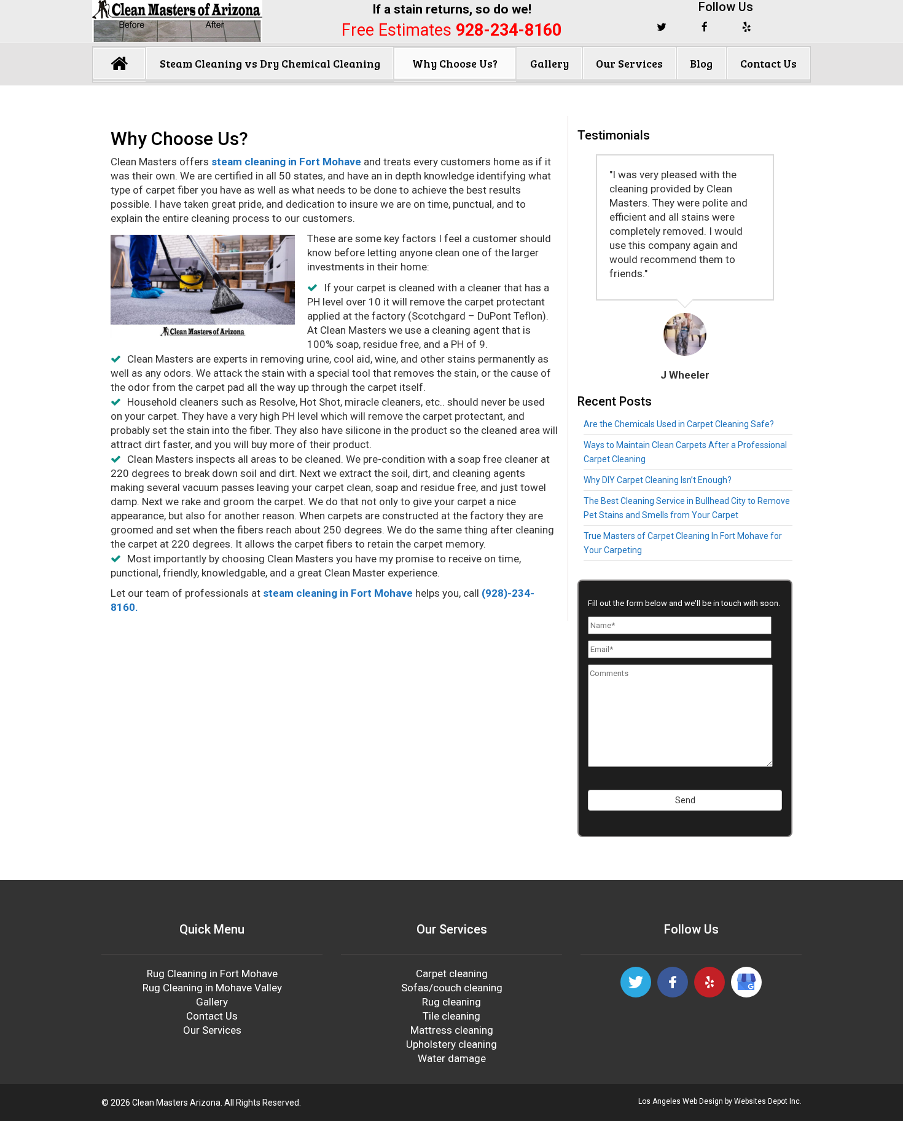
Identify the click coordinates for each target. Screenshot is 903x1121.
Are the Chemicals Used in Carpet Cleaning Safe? (679, 424)
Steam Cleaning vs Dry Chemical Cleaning (270, 63)
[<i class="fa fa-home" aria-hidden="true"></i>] (119, 63)
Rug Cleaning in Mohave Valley (212, 987)
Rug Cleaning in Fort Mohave (212, 973)
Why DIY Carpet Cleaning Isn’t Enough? (658, 480)
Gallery (549, 63)
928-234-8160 (508, 30)
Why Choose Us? (455, 63)
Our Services (629, 63)
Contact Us (768, 63)
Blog (701, 63)
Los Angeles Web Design (680, 1101)
